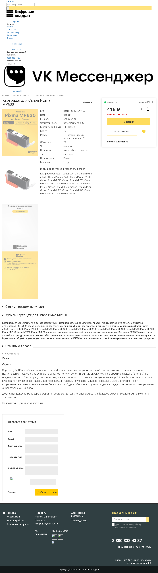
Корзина (16, 91)
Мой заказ (16, 44)
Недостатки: (15, 457)
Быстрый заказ (122, 131)
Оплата (9, 27)
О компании (11, 35)
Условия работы (15, 520)
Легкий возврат (14, 32)
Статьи (9, 38)
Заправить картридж (18, 524)
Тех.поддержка (79, 520)
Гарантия (12, 513)
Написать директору (45, 516)
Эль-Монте (122, 141)
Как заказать (14, 516)
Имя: (10, 431)
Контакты (16, 49)
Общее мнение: (16, 468)
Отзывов (87, 102)
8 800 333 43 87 (13, 58)
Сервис (15, 22)
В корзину (129, 122)
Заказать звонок (13, 61)
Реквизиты (40, 513)
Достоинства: (15, 446)
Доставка (11, 29)
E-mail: (11, 439)
